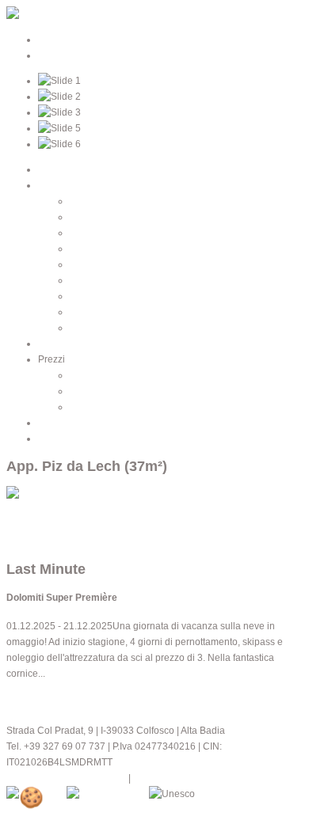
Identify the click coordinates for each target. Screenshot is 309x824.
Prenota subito (37, 525)
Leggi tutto (29, 698)
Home (51, 169)
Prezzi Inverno (101, 391)
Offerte (84, 406)
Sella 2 (85, 327)
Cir (76, 296)
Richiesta (58, 422)
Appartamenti (67, 185)
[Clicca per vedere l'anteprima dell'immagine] (64, 493)
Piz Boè (86, 232)
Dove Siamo (64, 343)
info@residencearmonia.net (66, 778)
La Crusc (89, 201)
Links (49, 438)
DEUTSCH (61, 39)
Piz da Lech (95, 248)
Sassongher (96, 264)
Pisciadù (88, 216)
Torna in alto (32, 541)
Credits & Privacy (170, 778)
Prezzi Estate (98, 375)
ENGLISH (59, 55)
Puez (81, 280)
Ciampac (89, 311)
